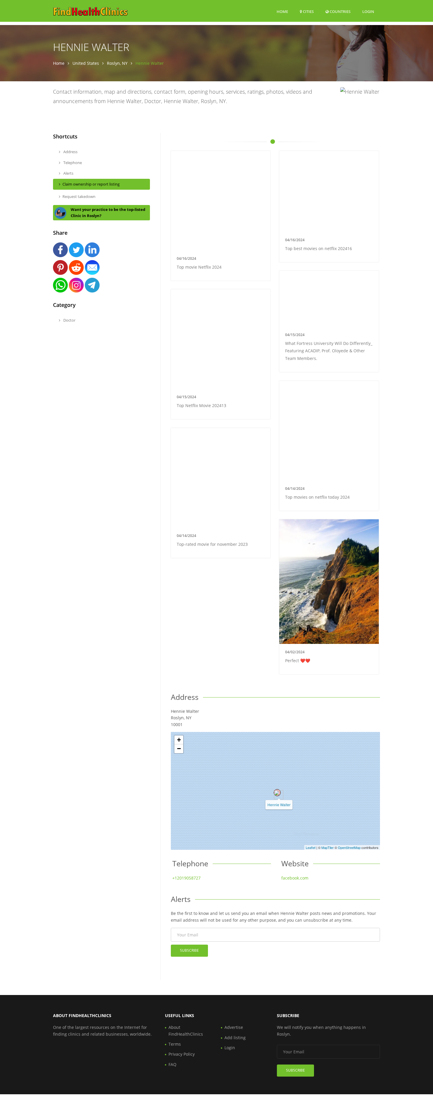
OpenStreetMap (349, 847)
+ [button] (179, 739)
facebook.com (294, 878)
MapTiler (327, 847)
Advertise (233, 1027)
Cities (308, 11)
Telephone (72, 162)
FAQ (172, 1064)
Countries (340, 11)
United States (85, 63)
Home (282, 11)
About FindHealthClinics (185, 1030)
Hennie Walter (278, 804)
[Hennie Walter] (277, 792)
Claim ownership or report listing (91, 184)
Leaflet (310, 847)
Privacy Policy (181, 1054)
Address (69, 151)
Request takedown (78, 196)
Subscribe (189, 950)
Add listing (235, 1037)
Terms (174, 1044)
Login (368, 11)
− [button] (179, 748)
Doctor (68, 320)
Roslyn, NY (117, 63)
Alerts (67, 173)
